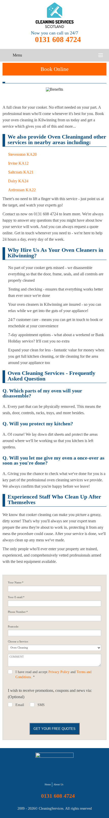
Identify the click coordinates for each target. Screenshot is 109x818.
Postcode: (13, 626)
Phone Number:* (18, 612)
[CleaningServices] (54, 15)
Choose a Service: (18, 641)
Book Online (54, 69)
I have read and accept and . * (53, 674)
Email (19, 705)
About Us (58, 784)
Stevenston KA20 (22, 154)
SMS (41, 705)
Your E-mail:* (16, 597)
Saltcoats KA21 (20, 172)
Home (48, 784)
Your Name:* (16, 582)
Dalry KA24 (18, 181)
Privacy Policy (58, 672)
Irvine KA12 (18, 163)
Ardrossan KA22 (22, 190)
